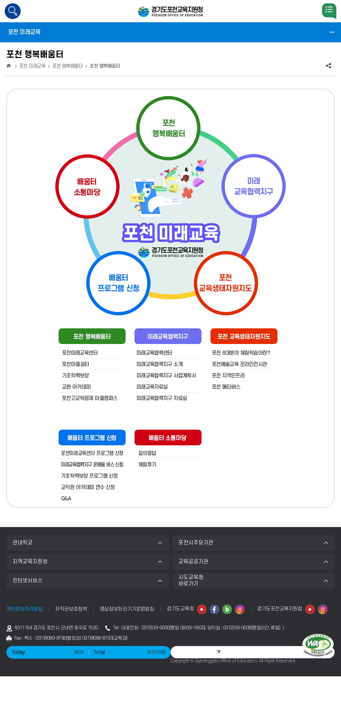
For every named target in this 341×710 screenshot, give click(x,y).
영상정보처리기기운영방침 (127, 609)
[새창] (202, 609)
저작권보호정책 (71, 609)
